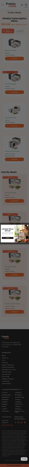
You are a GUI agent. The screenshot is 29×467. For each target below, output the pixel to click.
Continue (7, 237)
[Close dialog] (27, 225)
